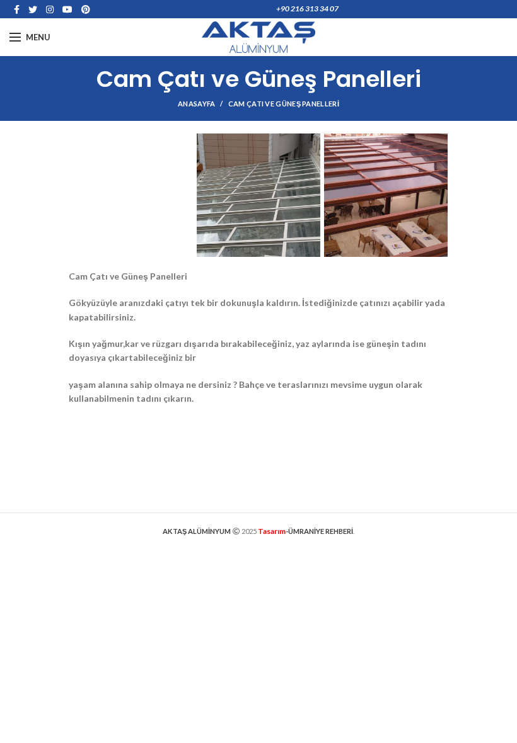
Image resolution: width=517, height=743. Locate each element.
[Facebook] (16, 9)
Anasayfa (196, 103)
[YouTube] (67, 9)
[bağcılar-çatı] (386, 195)
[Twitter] (33, 9)
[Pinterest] (86, 9)
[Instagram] (50, 9)
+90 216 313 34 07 (307, 8)
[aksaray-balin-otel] (258, 195)
